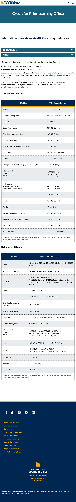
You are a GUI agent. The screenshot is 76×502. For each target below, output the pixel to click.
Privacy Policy (37, 480)
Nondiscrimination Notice (38, 475)
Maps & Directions (11, 442)
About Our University (12, 423)
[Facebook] (19, 413)
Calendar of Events (11, 426)
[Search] (68, 3)
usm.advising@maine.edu (55, 75)
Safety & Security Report (13, 452)
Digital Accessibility (38, 478)
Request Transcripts (11, 449)
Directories (8, 429)
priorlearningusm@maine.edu (16, 87)
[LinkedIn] (33, 413)
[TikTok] (12, 413)
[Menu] (72, 3)
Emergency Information (13, 432)
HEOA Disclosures (11, 436)
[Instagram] (5, 413)
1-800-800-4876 (25, 493)
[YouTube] (26, 413)
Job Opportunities (11, 439)
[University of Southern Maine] (38, 466)
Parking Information (11, 445)
